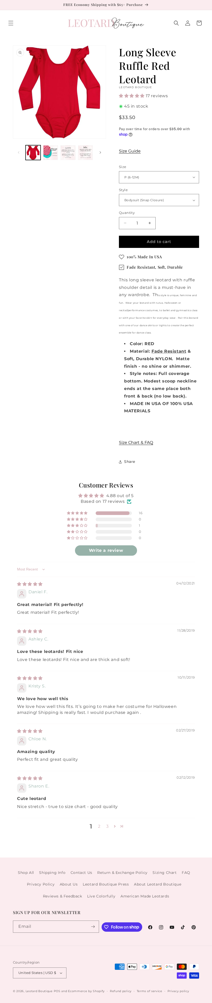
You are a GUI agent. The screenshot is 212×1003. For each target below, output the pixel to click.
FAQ (186, 872)
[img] (30, 584)
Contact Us (81, 872)
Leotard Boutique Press (106, 884)
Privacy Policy (41, 884)
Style (123, 190)
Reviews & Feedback (62, 896)
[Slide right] (100, 152)
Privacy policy (178, 991)
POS (57, 991)
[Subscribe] (93, 927)
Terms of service (149, 991)
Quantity (127, 213)
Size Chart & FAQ (136, 442)
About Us (69, 884)
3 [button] (107, 826)
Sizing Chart (165, 872)
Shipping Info (52, 872)
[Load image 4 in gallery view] (85, 152)
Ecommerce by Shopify (86, 991)
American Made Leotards (144, 896)
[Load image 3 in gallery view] (67, 152)
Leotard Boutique (39, 991)
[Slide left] (18, 152)
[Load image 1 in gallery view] (33, 152)
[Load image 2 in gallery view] (50, 152)
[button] (11, 23)
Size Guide (130, 151)
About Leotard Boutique (157, 884)
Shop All (26, 872)
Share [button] (129, 461)
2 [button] (99, 826)
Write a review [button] (106, 550)
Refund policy (121, 991)
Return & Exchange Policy (122, 872)
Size (122, 167)
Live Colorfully (101, 896)
